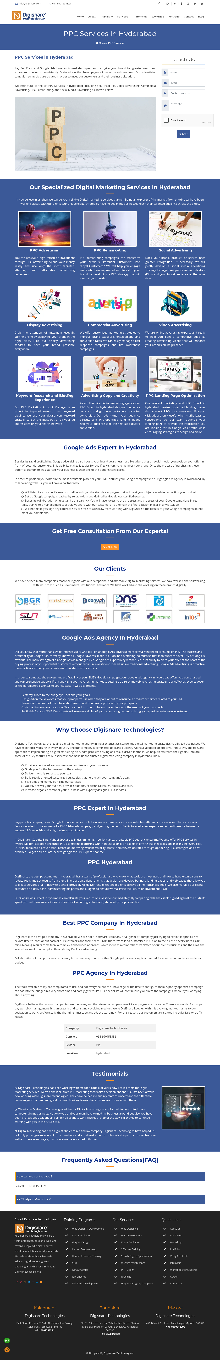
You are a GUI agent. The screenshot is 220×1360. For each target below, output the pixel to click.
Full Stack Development (85, 1283)
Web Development (131, 1235)
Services (122, 16)
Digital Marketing (81, 1235)
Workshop (158, 16)
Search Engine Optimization (136, 1256)
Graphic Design (80, 1242)
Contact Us (176, 1283)
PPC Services (116, 43)
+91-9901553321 (61, 3)
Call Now (111, 547)
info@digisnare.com (29, 3)
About (92, 16)
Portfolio (173, 16)
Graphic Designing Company (136, 1283)
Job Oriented (79, 1276)
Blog (201, 16)
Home (80, 16)
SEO (74, 1263)
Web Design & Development (88, 1228)
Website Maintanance (132, 1263)
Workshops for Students (183, 1269)
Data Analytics (80, 1269)
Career (174, 1276)
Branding (125, 1276)
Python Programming (84, 1249)
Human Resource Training (86, 1256)
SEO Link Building (130, 1249)
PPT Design (127, 1269)
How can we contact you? (34, 1176)
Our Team (176, 1235)
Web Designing (129, 1228)
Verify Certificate (179, 1256)
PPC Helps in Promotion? (33, 1199)
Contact (189, 16)
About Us (175, 1228)
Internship (141, 16)
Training (105, 16)
